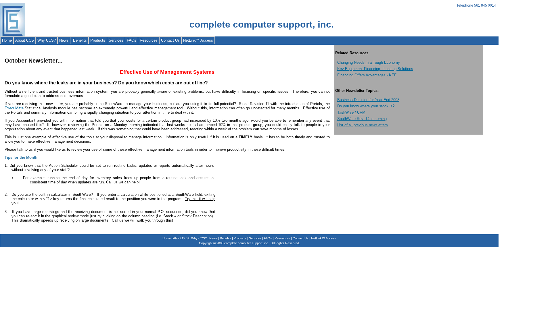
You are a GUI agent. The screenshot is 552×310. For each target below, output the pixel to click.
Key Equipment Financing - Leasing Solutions (375, 69)
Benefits (79, 40)
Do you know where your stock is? (365, 106)
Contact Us (170, 40)
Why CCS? (46, 40)
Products (97, 40)
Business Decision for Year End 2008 (368, 100)
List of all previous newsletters (362, 125)
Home (7, 40)
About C (181, 238)
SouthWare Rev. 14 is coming (362, 119)
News (63, 40)
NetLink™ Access (198, 40)
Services (116, 40)
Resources (149, 40)
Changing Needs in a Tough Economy (368, 62)
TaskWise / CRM (351, 112)
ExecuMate (14, 108)
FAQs (131, 40)
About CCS (24, 40)
